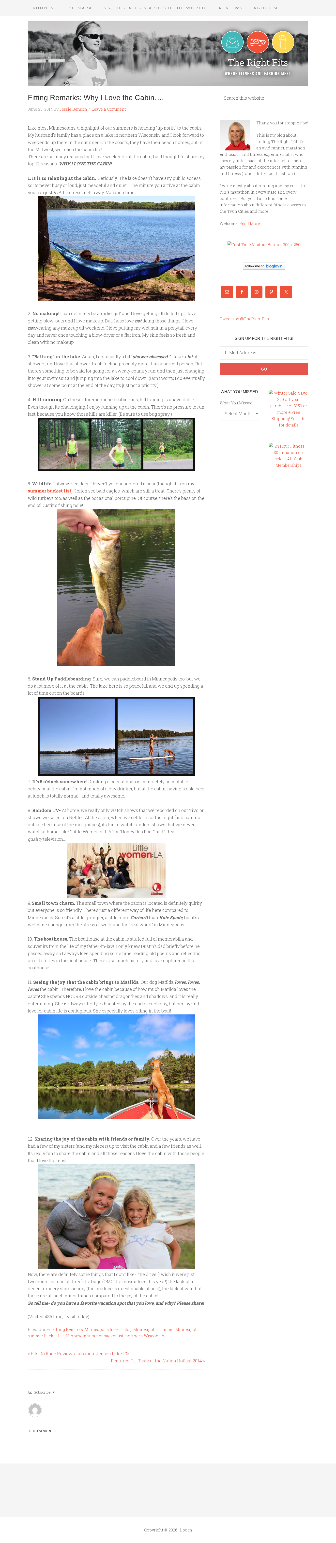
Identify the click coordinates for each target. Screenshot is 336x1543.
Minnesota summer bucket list (94, 1335)
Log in (186, 1529)
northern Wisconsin (144, 1335)
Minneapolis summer (153, 1329)
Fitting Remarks (67, 1329)
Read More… (250, 223)
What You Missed (236, 402)
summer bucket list (49, 491)
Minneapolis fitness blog (108, 1329)
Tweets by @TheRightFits (244, 318)
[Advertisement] (288, 556)
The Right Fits (168, 53)
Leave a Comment (109, 109)
